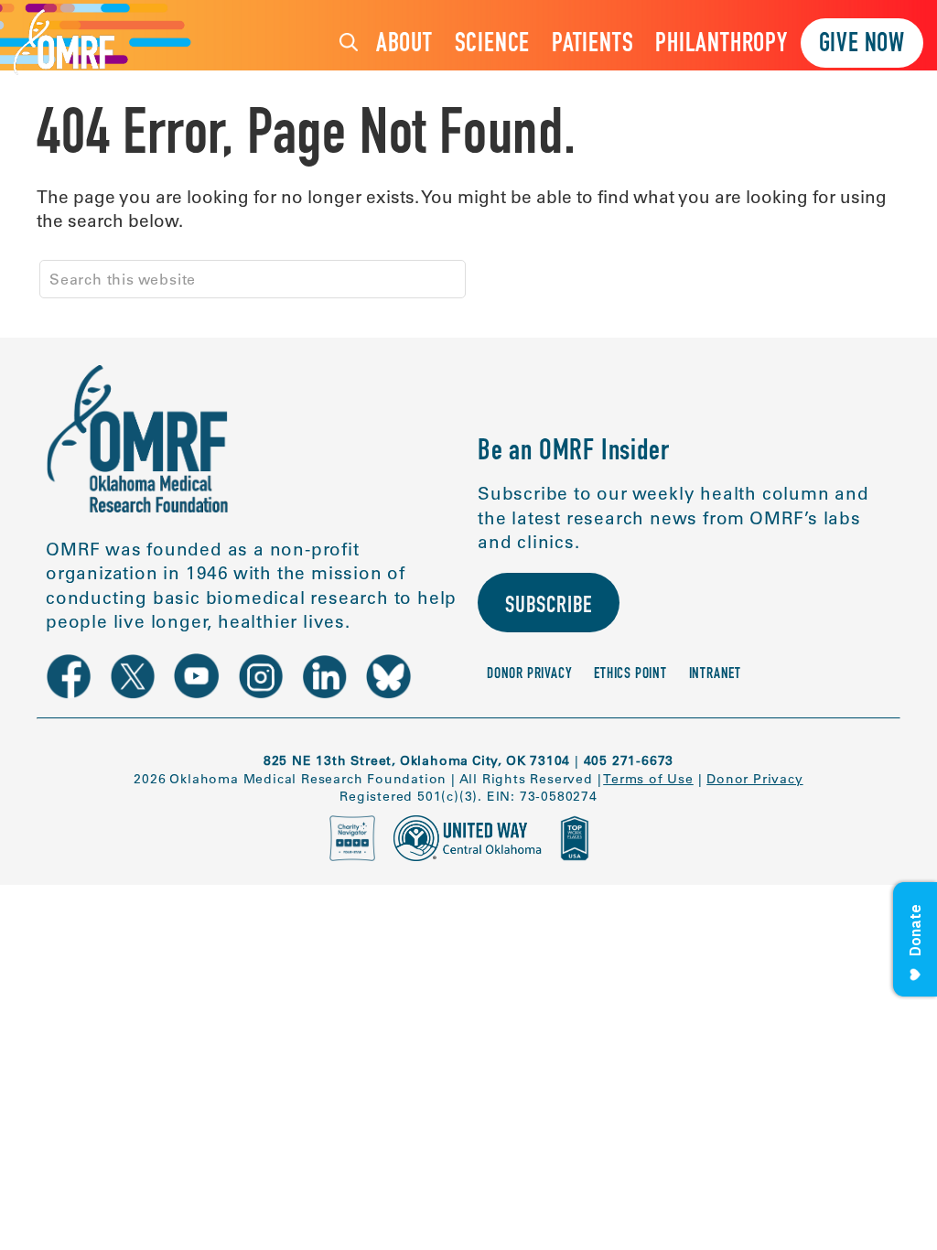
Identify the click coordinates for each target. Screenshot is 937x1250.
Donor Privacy (529, 675)
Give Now (862, 45)
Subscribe (548, 607)
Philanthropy (721, 45)
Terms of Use (648, 778)
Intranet (715, 675)
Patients (592, 45)
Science (493, 45)
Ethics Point (630, 675)
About (404, 45)
